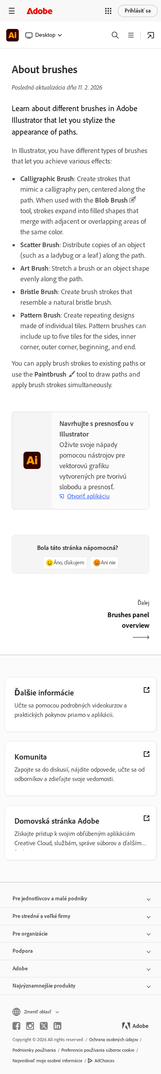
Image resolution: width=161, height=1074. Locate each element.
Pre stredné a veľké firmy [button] (41, 916)
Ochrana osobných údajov (113, 1039)
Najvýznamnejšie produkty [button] (44, 985)
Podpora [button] (23, 951)
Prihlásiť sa (138, 10)
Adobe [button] (20, 968)
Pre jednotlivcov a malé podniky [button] (50, 898)
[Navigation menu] (11, 11)
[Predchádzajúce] (45, 627)
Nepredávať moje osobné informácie (47, 1060)
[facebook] (16, 1026)
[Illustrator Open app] (151, 35)
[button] (108, 11)
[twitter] (44, 1026)
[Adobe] (39, 11)
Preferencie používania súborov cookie (97, 1050)
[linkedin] (57, 1026)
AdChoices (104, 1060)
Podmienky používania (34, 1050)
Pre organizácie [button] (30, 933)
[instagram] (30, 1026)
